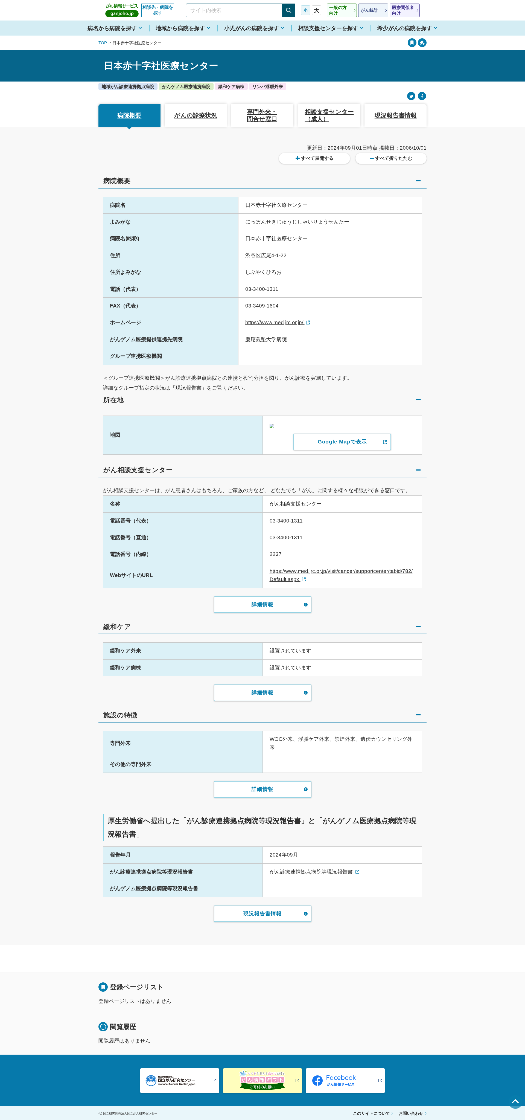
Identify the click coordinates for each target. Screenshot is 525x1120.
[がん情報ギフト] (262, 1080)
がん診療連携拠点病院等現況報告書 (312, 872)
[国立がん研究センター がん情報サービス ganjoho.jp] (122, 10)
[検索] (288, 10)
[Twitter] (411, 96)
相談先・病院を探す (157, 10)
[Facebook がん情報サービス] (345, 1080)
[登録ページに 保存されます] (422, 42)
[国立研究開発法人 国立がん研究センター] (179, 1080)
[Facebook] (422, 96)
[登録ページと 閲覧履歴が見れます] (412, 42)
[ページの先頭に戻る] (515, 1102)
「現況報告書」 (188, 388)
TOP (102, 42)
